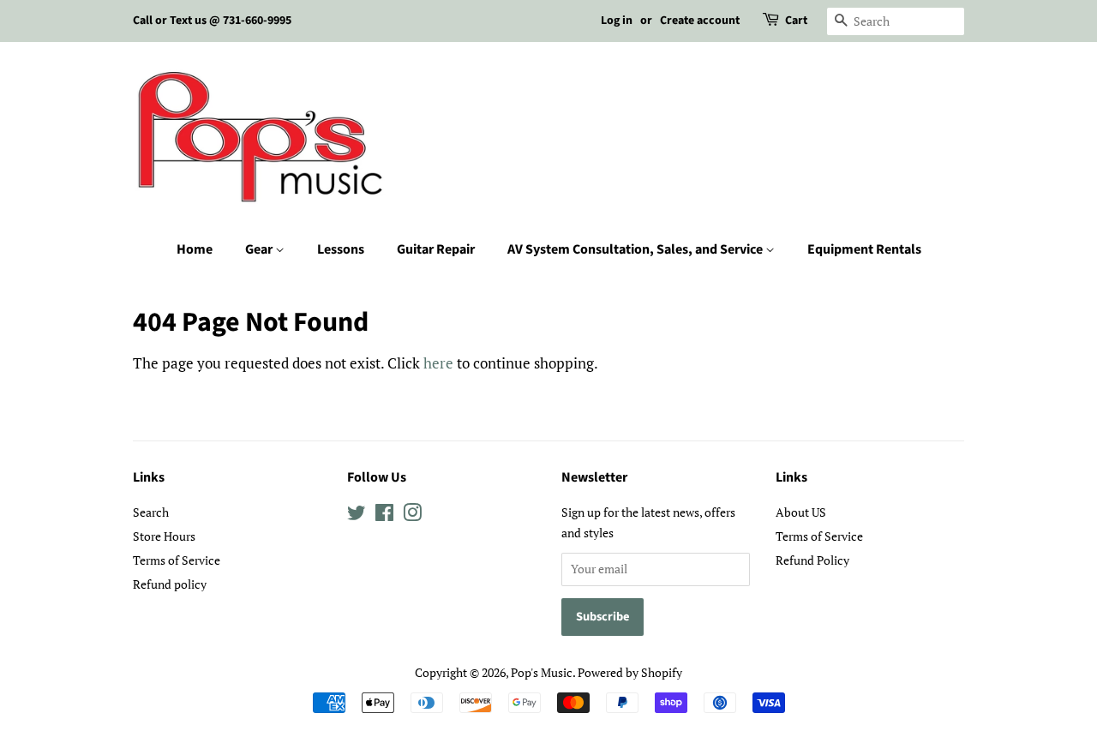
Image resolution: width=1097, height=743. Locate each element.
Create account (700, 20)
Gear (260, 249)
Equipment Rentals (864, 249)
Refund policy (170, 584)
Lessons (340, 249)
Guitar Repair (436, 249)
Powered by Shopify (630, 672)
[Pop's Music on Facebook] (384, 515)
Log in (616, 20)
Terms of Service (176, 560)
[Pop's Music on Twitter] (356, 515)
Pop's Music (541, 672)
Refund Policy (812, 560)
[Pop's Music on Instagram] (412, 515)
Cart (796, 20)
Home (195, 249)
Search (151, 512)
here (438, 363)
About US (801, 512)
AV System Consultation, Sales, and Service (636, 249)
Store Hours (164, 536)
